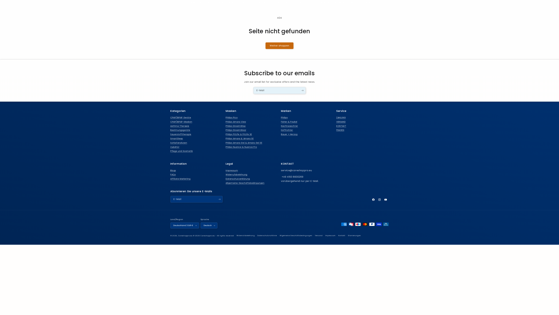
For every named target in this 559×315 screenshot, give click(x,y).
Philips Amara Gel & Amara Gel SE (244, 142)
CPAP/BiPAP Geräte (180, 117)
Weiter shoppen (279, 45)
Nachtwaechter (289, 126)
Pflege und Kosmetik (181, 151)
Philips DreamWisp (236, 126)
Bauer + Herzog (289, 134)
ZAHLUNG (341, 117)
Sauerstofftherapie (180, 134)
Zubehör (174, 147)
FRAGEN (340, 130)
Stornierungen (354, 235)
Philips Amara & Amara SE (240, 138)
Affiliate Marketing (180, 178)
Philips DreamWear (236, 130)
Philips (284, 117)
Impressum (232, 170)
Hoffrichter (287, 130)
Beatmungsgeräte (180, 130)
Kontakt (341, 235)
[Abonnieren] (302, 90)
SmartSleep (176, 138)
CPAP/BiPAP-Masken (181, 121)
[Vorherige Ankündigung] (169, 3)
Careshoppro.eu (185, 236)
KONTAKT (341, 126)
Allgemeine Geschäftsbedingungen (245, 183)
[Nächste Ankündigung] (390, 3)
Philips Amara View (236, 121)
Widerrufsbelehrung (236, 174)
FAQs (173, 174)
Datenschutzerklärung (238, 178)
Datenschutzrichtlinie (267, 235)
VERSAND (341, 121)
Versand (319, 235)
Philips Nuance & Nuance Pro (241, 147)
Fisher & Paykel (289, 121)
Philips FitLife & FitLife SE (239, 134)
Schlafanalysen (178, 142)
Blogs (173, 170)
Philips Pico (232, 117)
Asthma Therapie (179, 126)
